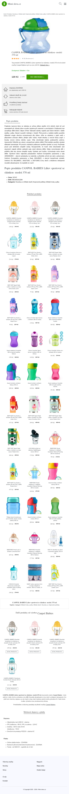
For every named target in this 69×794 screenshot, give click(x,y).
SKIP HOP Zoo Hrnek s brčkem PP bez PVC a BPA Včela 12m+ (34, 254)
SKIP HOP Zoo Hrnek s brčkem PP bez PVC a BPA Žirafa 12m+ (13, 484)
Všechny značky (8, 762)
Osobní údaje (41, 770)
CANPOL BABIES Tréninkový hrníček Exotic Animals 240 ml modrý (11, 680)
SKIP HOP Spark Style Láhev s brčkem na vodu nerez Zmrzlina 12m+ (34, 417)
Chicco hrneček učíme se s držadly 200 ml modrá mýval (13, 254)
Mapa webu (40, 766)
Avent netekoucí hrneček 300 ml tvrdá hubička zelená (55, 518)
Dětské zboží (22, 14)
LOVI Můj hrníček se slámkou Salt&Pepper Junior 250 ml (34, 450)
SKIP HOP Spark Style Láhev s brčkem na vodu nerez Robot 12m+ (55, 417)
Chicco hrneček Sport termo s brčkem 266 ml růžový (34, 352)
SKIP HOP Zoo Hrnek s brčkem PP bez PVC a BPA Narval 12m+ (55, 286)
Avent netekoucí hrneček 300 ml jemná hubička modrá (55, 319)
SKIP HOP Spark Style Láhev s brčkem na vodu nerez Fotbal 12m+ (14, 450)
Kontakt (5, 781)
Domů (5, 14)
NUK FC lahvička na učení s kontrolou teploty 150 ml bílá (55, 551)
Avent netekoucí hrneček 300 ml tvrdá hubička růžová (55, 384)
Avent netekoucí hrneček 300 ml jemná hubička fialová (14, 352)
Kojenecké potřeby (30, 14)
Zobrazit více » (44, 65)
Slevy (4, 770)
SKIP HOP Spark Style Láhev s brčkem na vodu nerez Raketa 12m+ (55, 254)
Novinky (5, 766)
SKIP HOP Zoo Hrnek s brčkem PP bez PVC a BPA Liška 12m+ (13, 417)
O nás (4, 777)
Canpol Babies (21, 65)
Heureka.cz (15, 14)
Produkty (9, 14)
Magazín (39, 762)
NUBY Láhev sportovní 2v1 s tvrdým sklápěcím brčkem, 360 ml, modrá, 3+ (34, 585)
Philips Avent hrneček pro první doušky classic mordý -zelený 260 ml (13, 518)
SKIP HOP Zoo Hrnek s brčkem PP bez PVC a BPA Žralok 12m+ (55, 585)
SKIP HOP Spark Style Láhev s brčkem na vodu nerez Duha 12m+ (14, 286)
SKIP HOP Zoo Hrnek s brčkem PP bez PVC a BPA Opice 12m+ (34, 286)
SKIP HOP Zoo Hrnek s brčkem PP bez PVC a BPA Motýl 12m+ (13, 319)
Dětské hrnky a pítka (41, 14)
